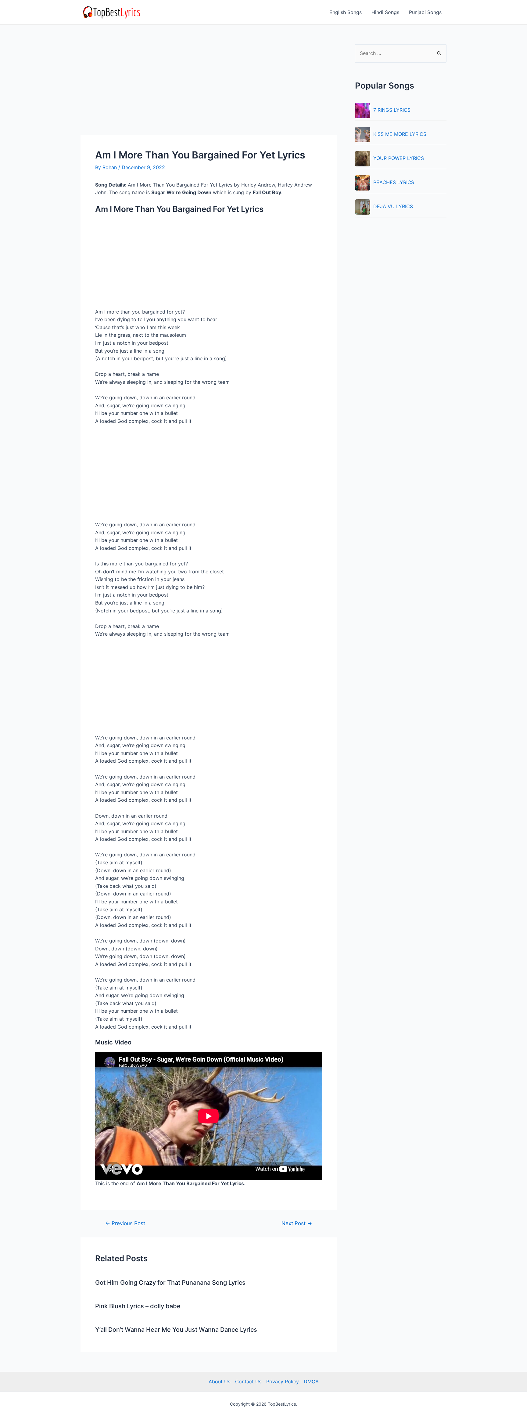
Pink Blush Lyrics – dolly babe (138, 1306)
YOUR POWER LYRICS (398, 158)
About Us (219, 1381)
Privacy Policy (282, 1381)
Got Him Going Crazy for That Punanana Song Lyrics (170, 1282)
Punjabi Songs (425, 12)
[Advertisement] (209, 89)
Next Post (296, 1223)
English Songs (345, 12)
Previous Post (125, 1223)
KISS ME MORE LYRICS (399, 134)
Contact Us (248, 1381)
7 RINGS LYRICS (391, 110)
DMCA (311, 1381)
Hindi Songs (385, 12)
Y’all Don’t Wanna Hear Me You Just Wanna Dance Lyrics (176, 1329)
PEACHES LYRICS (393, 182)
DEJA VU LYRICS (393, 206)
